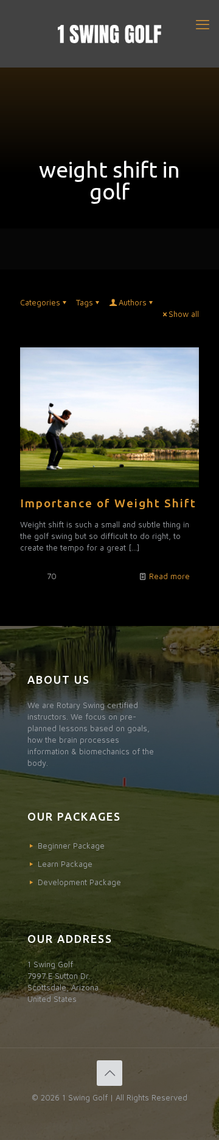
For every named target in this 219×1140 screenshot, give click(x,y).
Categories (40, 302)
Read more (169, 576)
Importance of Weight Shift (108, 503)
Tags (84, 302)
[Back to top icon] (109, 1073)
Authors (133, 302)
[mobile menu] (202, 24)
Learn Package (65, 864)
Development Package (79, 882)
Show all (184, 314)
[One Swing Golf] (109, 33)
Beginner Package (71, 845)
